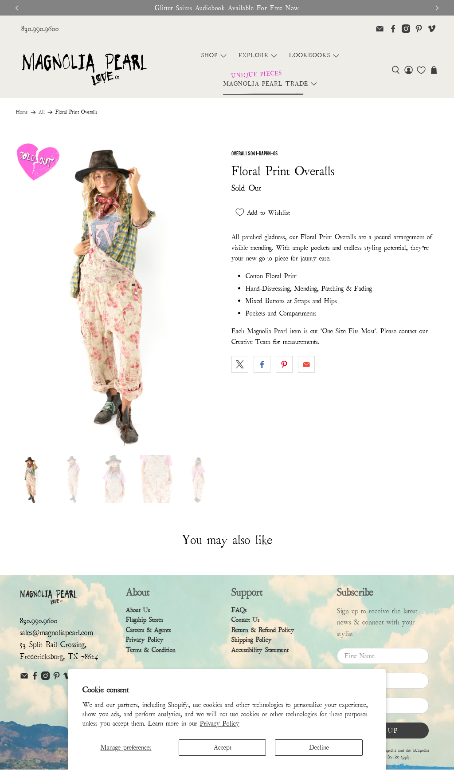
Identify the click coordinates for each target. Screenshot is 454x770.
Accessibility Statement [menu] (260, 650)
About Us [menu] (138, 610)
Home (22, 112)
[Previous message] (17, 8)
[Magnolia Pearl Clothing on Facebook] (393, 28)
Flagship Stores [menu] (144, 620)
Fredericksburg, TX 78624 (59, 657)
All (42, 112)
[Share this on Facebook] (262, 364)
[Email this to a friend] (306, 364)
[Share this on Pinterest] (284, 364)
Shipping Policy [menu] (251, 640)
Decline (319, 747)
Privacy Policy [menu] (145, 640)
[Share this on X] (239, 364)
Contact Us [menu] (245, 620)
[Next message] (437, 8)
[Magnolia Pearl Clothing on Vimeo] (431, 28)
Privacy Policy (219, 723)
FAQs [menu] (239, 610)
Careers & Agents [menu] (148, 630)
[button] (395, 70)
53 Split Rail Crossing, (53, 645)
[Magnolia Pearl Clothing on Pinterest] (419, 28)
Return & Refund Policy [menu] (262, 630)
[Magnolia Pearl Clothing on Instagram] (406, 28)
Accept (222, 747)
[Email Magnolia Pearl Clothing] (380, 28)
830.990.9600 (40, 29)
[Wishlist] (421, 70)
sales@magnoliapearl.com (56, 633)
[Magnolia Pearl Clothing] (84, 70)
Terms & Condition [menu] (151, 650)
